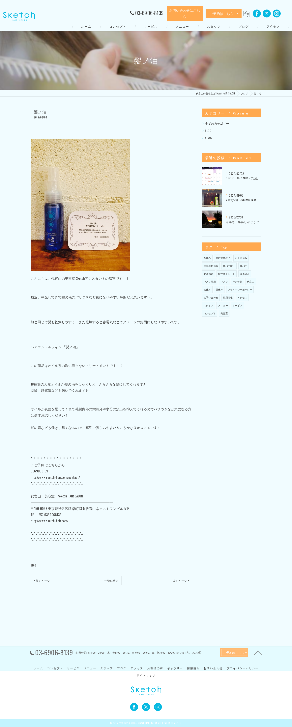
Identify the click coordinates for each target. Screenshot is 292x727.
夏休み (219, 289)
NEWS (208, 138)
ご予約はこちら (221, 13)
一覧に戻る (111, 580)
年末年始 (237, 281)
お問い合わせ (211, 297)
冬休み (207, 258)
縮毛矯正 (245, 273)
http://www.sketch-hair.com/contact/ (55, 477)
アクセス (242, 297)
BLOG (33, 565)
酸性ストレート (226, 273)
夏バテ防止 (229, 265)
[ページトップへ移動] (258, 652)
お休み (207, 289)
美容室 (224, 313)
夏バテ (243, 265)
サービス (237, 305)
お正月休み (241, 258)
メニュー (223, 305)
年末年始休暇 (211, 265)
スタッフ (208, 305)
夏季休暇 (208, 273)
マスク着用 (210, 281)
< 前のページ (42, 580)
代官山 (250, 281)
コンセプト (210, 313)
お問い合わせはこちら (184, 13)
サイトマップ (146, 675)
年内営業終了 (223, 258)
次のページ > (181, 580)
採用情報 (228, 297)
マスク (224, 281)
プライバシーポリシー (240, 289)
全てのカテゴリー (217, 123)
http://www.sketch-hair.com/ (49, 520)
